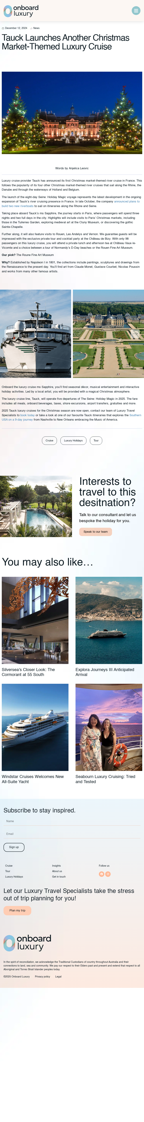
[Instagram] (108, 874)
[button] (7, 333)
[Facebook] (101, 874)
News (36, 28)
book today (27, 415)
